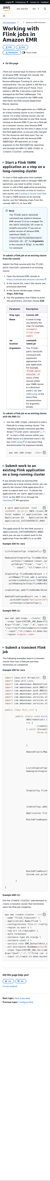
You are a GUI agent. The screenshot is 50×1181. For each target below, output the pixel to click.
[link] (36, 22)
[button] (10, 63)
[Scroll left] (14, 9)
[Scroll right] (38, 9)
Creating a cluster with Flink (32, 193)
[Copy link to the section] (3, 162)
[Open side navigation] (4, 16)
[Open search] (45, 8)
